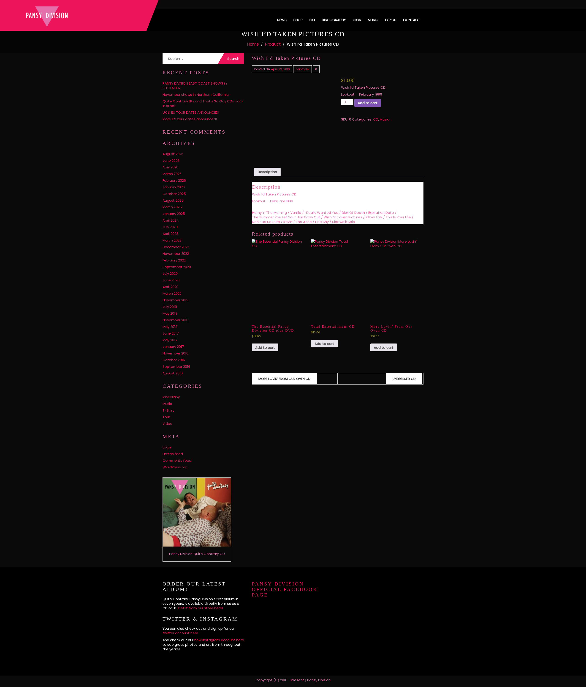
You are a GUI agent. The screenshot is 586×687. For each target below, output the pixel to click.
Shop (298, 19)
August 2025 (173, 200)
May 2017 (170, 340)
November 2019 (175, 300)
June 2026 (171, 160)
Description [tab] (267, 171)
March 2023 (172, 240)
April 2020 (170, 286)
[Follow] (401, 4)
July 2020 (170, 273)
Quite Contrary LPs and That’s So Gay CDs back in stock (203, 103)
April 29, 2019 (280, 69)
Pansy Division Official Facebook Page (285, 589)
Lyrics (390, 19)
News (282, 19)
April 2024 (171, 220)
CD (375, 119)
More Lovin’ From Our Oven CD (284, 378)
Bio (312, 19)
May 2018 (170, 326)
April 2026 (170, 167)
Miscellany (171, 397)
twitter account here (180, 633)
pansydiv (302, 69)
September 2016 (176, 366)
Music (373, 19)
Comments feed (177, 460)
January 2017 (173, 346)
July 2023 (170, 227)
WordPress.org (175, 467)
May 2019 (170, 313)
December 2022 (176, 247)
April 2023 (170, 233)
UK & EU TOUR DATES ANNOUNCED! (191, 112)
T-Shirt (168, 410)
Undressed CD (404, 378)
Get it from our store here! (200, 608)
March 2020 (172, 293)
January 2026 (174, 187)
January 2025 (174, 213)
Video (167, 423)
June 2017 (171, 333)
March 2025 (172, 207)
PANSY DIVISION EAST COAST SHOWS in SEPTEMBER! (195, 85)
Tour (166, 417)
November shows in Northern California (196, 94)
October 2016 (174, 359)
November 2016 (175, 353)
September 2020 (177, 266)
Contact (411, 19)
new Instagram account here (219, 640)
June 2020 (171, 280)
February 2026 (174, 180)
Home (253, 44)
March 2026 (172, 173)
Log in (167, 447)
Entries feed (173, 453)
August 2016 (173, 373)
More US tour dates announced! (190, 119)
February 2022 (174, 260)
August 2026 (173, 153)
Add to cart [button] (265, 347)
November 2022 (176, 253)
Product (273, 44)
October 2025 (174, 193)
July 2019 (170, 306)
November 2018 (175, 320)
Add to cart (367, 102)
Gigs (357, 19)
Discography (334, 19)
